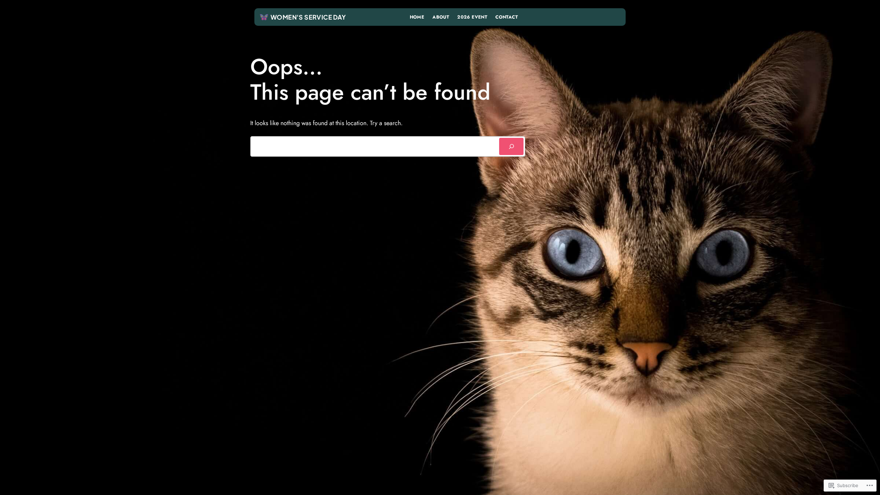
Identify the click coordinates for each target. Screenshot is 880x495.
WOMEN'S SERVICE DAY (308, 17)
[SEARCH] (511, 146)
